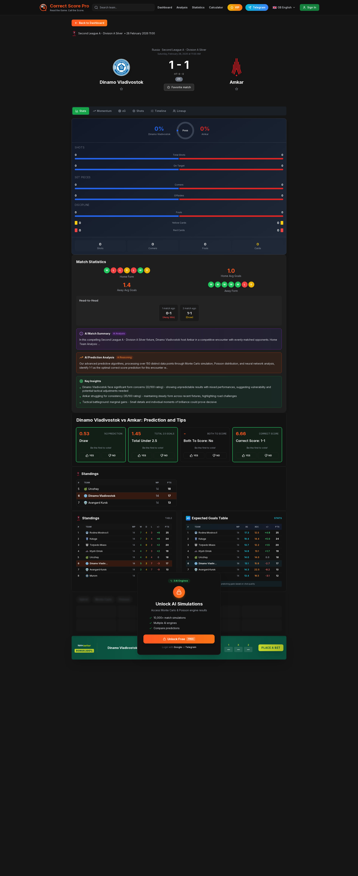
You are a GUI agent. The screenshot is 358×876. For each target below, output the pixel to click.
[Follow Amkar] (236, 89)
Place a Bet (270, 647)
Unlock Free (180, 639)
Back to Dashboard (91, 22)
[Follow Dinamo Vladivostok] (121, 89)
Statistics (198, 7)
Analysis (182, 7)
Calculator (216, 7)
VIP (237, 7)
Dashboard (165, 7)
